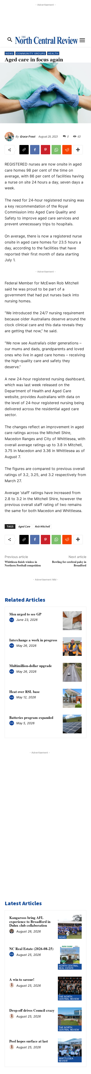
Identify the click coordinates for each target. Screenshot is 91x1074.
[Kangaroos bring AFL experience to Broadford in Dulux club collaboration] (70, 927)
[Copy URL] (24, 149)
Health (53, 53)
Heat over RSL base (24, 691)
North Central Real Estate (68, 966)
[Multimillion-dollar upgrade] (72, 672)
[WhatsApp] (56, 149)
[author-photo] (12, 620)
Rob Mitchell (42, 526)
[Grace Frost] (10, 136)
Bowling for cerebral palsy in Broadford (69, 563)
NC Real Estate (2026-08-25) (31, 948)
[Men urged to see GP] (72, 620)
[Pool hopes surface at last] (70, 1050)
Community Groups (30, 53)
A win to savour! (21, 979)
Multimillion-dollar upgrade (30, 665)
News (9, 53)
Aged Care (24, 526)
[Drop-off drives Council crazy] (70, 1019)
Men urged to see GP (25, 614)
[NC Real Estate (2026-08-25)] (70, 958)
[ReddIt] (67, 149)
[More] (78, 149)
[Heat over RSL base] (72, 698)
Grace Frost (27, 136)
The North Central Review (69, 997)
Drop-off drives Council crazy (32, 1010)
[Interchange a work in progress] (72, 646)
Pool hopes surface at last (28, 1041)
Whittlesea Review (66, 1059)
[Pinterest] (45, 149)
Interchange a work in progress (33, 640)
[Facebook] (34, 149)
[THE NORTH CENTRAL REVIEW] (46, 40)
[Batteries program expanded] (72, 724)
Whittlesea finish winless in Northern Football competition (23, 563)
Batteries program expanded (31, 717)
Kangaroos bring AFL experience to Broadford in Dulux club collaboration (29, 921)
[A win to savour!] (70, 988)
